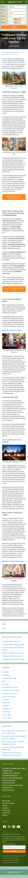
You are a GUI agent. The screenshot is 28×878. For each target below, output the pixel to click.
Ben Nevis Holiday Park (8, 780)
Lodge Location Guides (8, 696)
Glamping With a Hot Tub (9, 693)
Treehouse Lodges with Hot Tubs (13, 52)
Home (3, 52)
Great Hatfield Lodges (8, 783)
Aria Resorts (5, 705)
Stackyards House (7, 787)
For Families (5, 672)
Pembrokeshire (10, 215)
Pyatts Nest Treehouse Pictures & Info (14, 289)
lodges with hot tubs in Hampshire (12, 99)
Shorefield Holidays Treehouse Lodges (13, 659)
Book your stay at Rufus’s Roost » (12, 330)
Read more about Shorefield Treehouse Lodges (14, 197)
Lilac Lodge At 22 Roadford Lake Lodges (13, 768)
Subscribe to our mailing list (9, 844)
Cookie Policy (6, 813)
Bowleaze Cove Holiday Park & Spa (12, 778)
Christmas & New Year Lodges (10, 690)
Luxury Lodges (6, 715)
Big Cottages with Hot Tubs (10, 687)
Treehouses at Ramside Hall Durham (12, 656)
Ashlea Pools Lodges (8, 790)
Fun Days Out (6, 699)
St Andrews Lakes (7, 771)
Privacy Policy (6, 810)
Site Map (4, 815)
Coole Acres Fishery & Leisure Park (12, 785)
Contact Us (5, 808)
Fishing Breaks (6, 675)
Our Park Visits (6, 711)
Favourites (7, 801)
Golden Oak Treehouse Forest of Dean (13, 653)
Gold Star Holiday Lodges (9, 678)
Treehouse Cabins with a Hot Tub (11, 641)
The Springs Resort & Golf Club (11, 773)
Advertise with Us (7, 718)
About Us (4, 805)
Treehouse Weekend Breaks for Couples (13, 644)
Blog (3, 681)
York (7, 381)
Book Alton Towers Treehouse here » (13, 561)
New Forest (15, 179)
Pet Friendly (5, 684)
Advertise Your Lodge (8, 803)
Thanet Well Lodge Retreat (9, 775)
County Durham (6, 403)
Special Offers (6, 702)
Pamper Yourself (7, 708)
